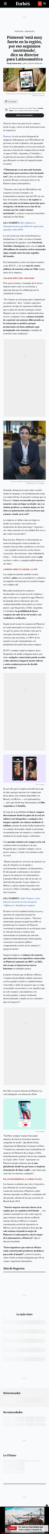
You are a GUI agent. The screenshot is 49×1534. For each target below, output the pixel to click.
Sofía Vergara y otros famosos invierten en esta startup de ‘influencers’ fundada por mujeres (21, 902)
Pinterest (7, 136)
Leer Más (12, 1528)
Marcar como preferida (24, 115)
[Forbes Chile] (23, 3)
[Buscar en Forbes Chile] (44, 3)
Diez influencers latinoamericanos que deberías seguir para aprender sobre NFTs (23, 226)
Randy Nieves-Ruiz (14, 63)
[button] (47, 1505)
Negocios (29, 31)
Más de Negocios (14, 1268)
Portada (19, 31)
